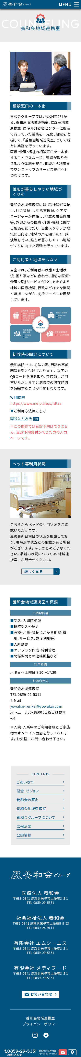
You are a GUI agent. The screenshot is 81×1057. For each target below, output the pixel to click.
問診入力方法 (21, 418)
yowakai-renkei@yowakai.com (36, 706)
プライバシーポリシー (40, 1023)
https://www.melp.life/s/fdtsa (36, 403)
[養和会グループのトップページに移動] (16, 4)
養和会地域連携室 (40, 1017)
